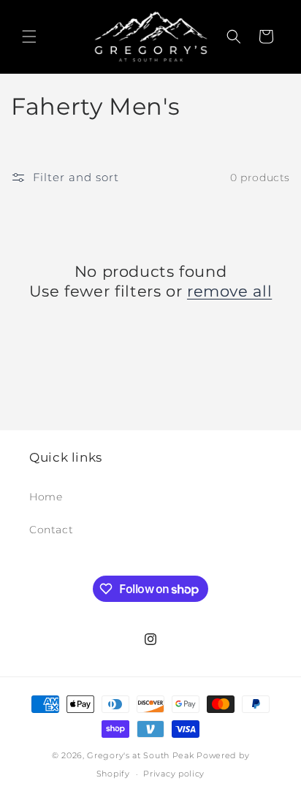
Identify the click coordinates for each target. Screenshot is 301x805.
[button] (29, 36)
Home (45, 496)
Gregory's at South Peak (142, 755)
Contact (51, 529)
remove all (229, 291)
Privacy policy (174, 773)
